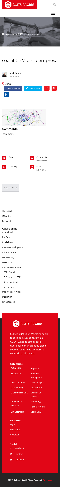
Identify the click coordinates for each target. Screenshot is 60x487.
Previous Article (10, 188)
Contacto (14, 434)
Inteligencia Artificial (12, 291)
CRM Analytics (10, 272)
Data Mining (8, 257)
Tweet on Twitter (35, 88)
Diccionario (7, 262)
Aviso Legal (48, 480)
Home (5, 34)
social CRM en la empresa (30, 60)
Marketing (7, 296)
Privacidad (15, 429)
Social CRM (9, 287)
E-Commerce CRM (12, 277)
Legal (12, 424)
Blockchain (7, 242)
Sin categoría (8, 301)
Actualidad (7, 232)
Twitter (7, 216)
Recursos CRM (11, 282)
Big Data (6, 237)
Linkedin (8, 221)
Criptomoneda (9, 252)
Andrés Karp (16, 73)
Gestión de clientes (11, 267)
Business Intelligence (12, 247)
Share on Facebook (14, 88)
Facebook (7, 211)
